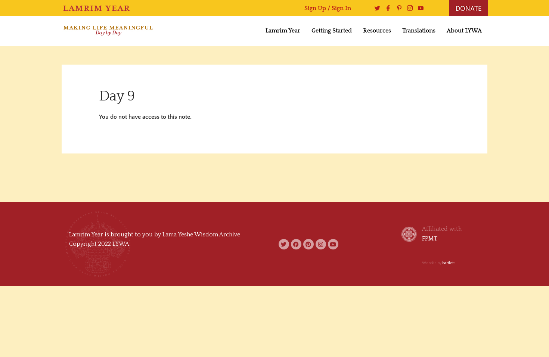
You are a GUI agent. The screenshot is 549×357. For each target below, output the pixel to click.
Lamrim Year (283, 30)
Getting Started (331, 30)
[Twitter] (375, 8)
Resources (377, 30)
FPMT (429, 238)
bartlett (448, 263)
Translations (418, 30)
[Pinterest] (397, 8)
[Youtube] (419, 8)
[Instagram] (408, 8)
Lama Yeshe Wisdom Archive (201, 234)
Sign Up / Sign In (327, 8)
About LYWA (464, 30)
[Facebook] (386, 8)
